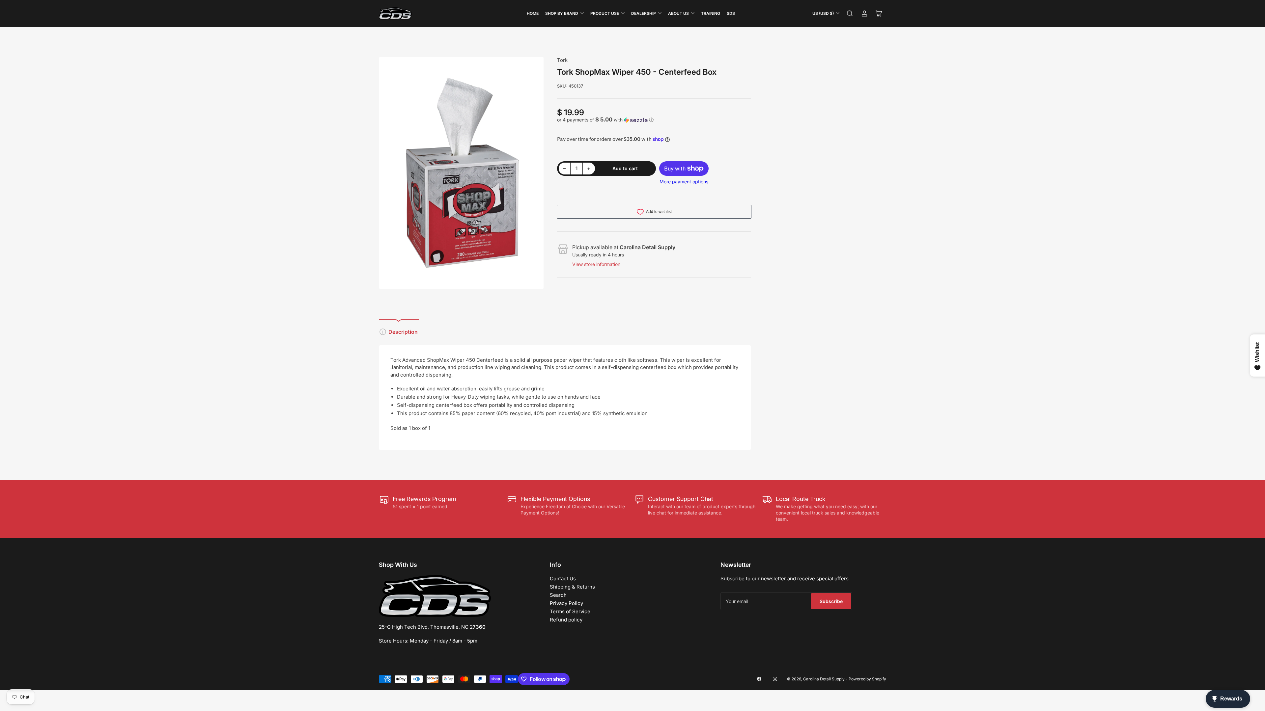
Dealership (643, 13)
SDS (731, 13)
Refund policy (566, 620)
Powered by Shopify (867, 678)
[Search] (850, 13)
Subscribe (831, 601)
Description (403, 332)
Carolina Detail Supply (824, 678)
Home (533, 13)
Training (710, 13)
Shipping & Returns (572, 587)
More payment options (684, 181)
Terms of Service (570, 611)
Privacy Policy (566, 603)
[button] (654, 120)
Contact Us (563, 578)
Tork (562, 60)
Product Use (604, 13)
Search (558, 595)
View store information (596, 264)
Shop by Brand (561, 13)
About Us (678, 13)
